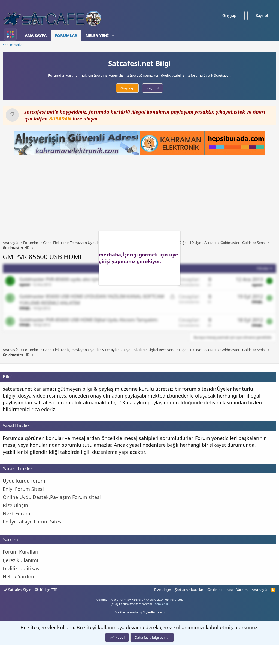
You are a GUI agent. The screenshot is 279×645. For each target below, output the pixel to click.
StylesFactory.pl (154, 612)
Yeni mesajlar (13, 44)
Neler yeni (97, 35)
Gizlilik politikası (220, 589)
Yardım (242, 589)
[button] (113, 35)
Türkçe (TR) (48, 589)
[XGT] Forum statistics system (139, 604)
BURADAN (60, 118)
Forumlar (66, 35)
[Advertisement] (141, 197)
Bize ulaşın (162, 589)
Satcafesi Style (19, 589)
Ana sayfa (36, 35)
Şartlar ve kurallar (189, 589)
